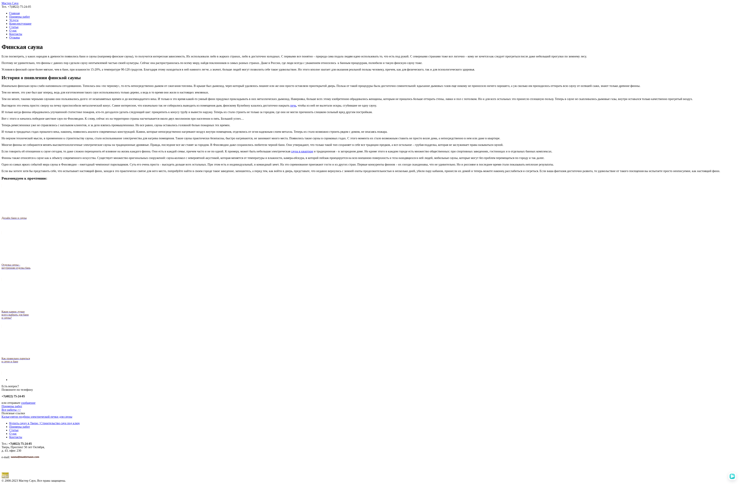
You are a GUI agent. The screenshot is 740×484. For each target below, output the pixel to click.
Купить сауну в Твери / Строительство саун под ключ (44, 423)
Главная (14, 13)
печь (293, 105)
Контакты (15, 34)
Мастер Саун (10, 3)
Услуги (13, 20)
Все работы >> (11, 409)
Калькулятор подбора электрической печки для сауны (37, 416)
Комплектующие (20, 23)
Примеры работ (19, 16)
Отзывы (14, 37)
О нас (13, 30)
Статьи (13, 27)
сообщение (28, 402)
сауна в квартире (302, 151)
